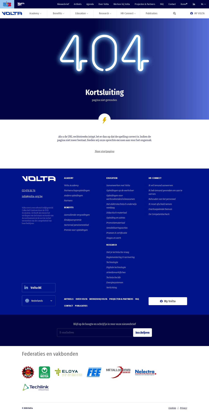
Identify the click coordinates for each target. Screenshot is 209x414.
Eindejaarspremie (72, 220)
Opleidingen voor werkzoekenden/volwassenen (120, 197)
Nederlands (37, 300)
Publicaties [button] (151, 13)
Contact (172, 4)
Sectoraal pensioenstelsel (76, 225)
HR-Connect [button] (127, 13)
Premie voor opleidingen (76, 230)
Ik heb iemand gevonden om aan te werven (165, 192)
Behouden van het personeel (162, 199)
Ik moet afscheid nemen (160, 204)
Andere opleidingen (73, 195)
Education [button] (80, 13)
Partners (68, 200)
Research (111, 244)
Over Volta (104, 4)
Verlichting (111, 287)
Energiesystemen (114, 282)
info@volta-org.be (32, 196)
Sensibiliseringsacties (117, 228)
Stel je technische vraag (117, 252)
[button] (174, 13)
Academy (68, 178)
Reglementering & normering (120, 257)
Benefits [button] (57, 13)
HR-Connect (155, 178)
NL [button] (202, 4)
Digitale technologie (116, 267)
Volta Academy (71, 185)
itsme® (184, 4)
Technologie (112, 262)
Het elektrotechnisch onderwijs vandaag (121, 206)
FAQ (162, 4)
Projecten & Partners (145, 4)
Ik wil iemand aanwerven (161, 185)
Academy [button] (34, 13)
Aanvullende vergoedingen (77, 215)
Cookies (172, 408)
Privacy (183, 408)
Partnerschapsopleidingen (77, 190)
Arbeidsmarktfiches (116, 272)
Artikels (78, 4)
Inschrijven (142, 332)
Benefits (69, 207)
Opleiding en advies (115, 217)
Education (111, 178)
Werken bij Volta (122, 4)
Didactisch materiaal (116, 212)
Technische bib (113, 277)
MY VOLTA (199, 13)
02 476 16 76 (28, 190)
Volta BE (36, 288)
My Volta (169, 301)
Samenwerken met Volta (118, 185)
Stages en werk (113, 238)
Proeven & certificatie (116, 233)
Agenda (90, 4)
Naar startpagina (104, 151)
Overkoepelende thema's (160, 209)
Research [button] (104, 13)
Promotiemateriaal (115, 223)
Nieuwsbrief (63, 4)
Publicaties (81, 305)
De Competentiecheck (159, 214)
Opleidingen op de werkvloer (120, 190)
